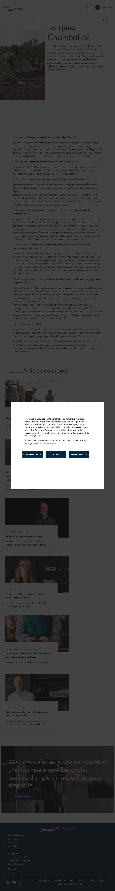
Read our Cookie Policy (45, 444)
